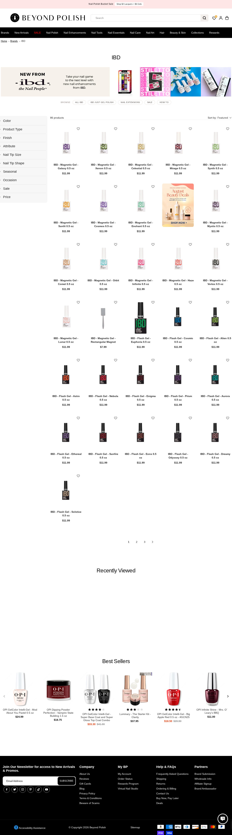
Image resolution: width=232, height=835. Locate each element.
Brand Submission (204, 773)
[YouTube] (47, 789)
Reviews (84, 778)
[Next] (227, 696)
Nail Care (135, 32)
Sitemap (135, 827)
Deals (159, 803)
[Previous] (4, 696)
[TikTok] (39, 789)
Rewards (214, 32)
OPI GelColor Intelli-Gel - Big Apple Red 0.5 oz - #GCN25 (173, 716)
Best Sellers (116, 661)
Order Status (125, 778)
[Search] (204, 18)
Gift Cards (85, 783)
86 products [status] (57, 117)
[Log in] (221, 18)
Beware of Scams (89, 803)
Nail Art (150, 32)
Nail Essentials (116, 32)
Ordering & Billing (166, 788)
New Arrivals (21, 32)
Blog (81, 788)
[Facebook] (7, 789)
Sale (37, 32)
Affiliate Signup (203, 783)
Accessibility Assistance (31, 827)
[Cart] (227, 18)
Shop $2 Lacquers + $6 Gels (129, 4)
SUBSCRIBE (66, 781)
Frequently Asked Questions (172, 773)
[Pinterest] (31, 789)
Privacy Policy (87, 793)
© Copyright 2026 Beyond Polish (87, 827)
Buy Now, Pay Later (167, 798)
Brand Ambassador (205, 788)
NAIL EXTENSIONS (130, 102)
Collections (197, 32)
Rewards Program (128, 783)
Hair (162, 32)
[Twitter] (15, 789)
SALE (149, 102)
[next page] (152, 542)
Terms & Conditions (90, 798)
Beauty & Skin (178, 32)
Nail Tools (96, 32)
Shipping (161, 778)
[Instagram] (23, 789)
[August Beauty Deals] (178, 205)
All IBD (79, 102)
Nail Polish (52, 32)
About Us (84, 773)
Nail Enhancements (75, 32)
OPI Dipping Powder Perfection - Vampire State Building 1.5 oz (58, 712)
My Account (124, 773)
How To (164, 102)
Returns (160, 783)
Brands (5, 32)
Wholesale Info (203, 778)
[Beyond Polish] (49, 18)
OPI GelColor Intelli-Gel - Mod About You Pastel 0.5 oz (20, 711)
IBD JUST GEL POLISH (101, 102)
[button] (219, 118)
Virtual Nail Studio (128, 788)
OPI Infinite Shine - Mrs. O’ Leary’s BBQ (211, 711)
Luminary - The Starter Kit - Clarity (135, 716)
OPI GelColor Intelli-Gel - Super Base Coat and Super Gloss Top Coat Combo (97, 717)
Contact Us (162, 793)
